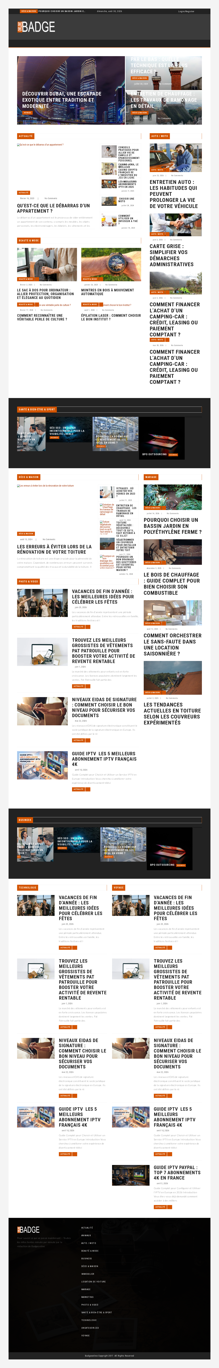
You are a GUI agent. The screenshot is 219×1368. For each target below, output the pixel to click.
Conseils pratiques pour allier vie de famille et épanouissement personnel (128, 154)
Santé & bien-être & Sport (96, 1312)
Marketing (87, 1297)
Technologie (89, 1320)
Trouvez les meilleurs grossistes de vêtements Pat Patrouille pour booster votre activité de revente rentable (103, 651)
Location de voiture (93, 1282)
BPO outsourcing (125, 454)
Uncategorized (90, 1328)
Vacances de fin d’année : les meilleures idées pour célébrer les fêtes (103, 597)
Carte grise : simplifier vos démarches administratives (172, 255)
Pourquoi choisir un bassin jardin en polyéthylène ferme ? (173, 526)
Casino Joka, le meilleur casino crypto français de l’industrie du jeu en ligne (128, 171)
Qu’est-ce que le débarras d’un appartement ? (53, 208)
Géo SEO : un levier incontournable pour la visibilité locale (38, 431)
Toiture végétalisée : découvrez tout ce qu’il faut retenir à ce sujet (125, 529)
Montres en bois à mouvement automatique (107, 292)
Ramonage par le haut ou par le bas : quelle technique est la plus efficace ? (163, 62)
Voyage (27, 113)
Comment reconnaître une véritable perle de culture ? (42, 317)
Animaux (86, 1235)
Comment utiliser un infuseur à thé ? (128, 220)
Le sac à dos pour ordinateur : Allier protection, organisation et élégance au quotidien (45, 294)
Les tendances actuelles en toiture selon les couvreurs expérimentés (172, 714)
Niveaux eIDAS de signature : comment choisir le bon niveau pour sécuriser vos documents (104, 707)
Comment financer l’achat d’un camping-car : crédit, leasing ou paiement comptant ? (175, 319)
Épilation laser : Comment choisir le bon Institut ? (111, 317)
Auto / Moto (157, 170)
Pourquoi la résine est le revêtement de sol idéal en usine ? (83, 439)
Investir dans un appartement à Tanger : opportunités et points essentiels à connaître (59, 11)
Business (25, 437)
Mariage (86, 1289)
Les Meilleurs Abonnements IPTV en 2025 (127, 184)
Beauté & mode (26, 279)
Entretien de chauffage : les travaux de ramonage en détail (164, 100)
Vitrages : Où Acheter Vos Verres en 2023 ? (125, 492)
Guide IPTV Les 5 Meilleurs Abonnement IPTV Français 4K (104, 759)
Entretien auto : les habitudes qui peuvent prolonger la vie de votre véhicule (174, 194)
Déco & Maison (139, 78)
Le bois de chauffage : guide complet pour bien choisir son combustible (172, 584)
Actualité (23, 193)
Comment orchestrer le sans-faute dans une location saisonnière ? (173, 645)
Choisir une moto (126, 200)
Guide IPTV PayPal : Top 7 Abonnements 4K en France (177, 1173)
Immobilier (27, 11)
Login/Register (186, 11)
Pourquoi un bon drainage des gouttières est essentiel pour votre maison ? (126, 563)
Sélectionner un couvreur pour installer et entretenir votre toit (126, 545)
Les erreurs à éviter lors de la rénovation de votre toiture (54, 549)
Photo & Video (90, 1305)
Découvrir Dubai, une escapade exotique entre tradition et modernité (61, 100)
